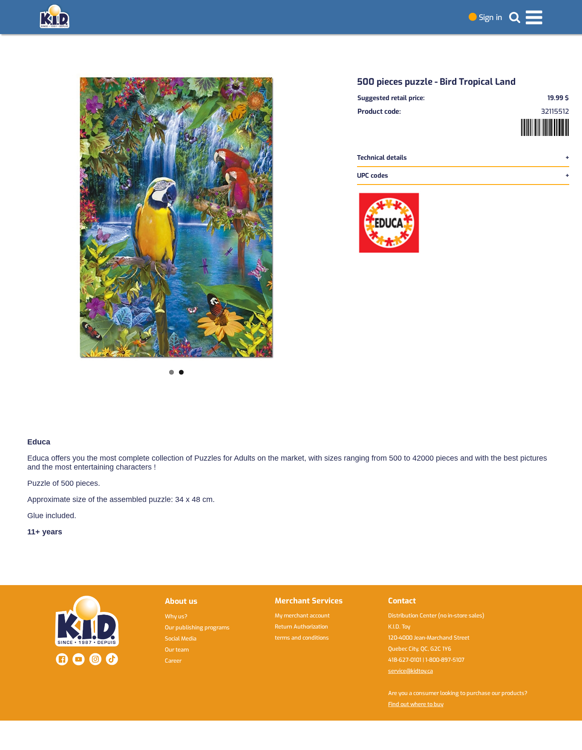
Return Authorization (301, 626)
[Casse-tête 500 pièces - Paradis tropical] (176, 217)
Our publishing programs (197, 627)
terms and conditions (302, 637)
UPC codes (372, 175)
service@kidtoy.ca (410, 671)
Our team (177, 649)
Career (173, 660)
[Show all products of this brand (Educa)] (389, 222)
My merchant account (302, 615)
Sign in (489, 17)
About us (181, 601)
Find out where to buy (416, 704)
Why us (176, 616)
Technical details (382, 157)
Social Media (180, 638)
